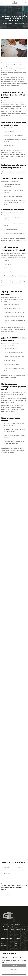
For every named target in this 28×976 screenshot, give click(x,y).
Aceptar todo (14, 965)
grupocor (8, 23)
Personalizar (14, 969)
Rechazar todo (14, 973)
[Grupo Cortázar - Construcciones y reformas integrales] (14, 2)
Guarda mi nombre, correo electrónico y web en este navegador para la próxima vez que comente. (14, 887)
